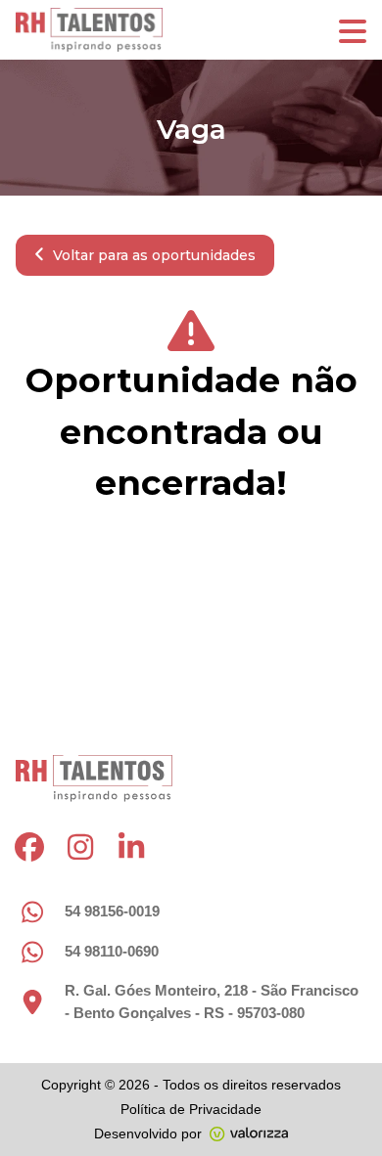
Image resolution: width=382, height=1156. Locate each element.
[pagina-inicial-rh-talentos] (94, 778)
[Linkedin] (131, 847)
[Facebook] (29, 847)
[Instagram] (80, 847)
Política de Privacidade (191, 1109)
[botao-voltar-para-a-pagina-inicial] (191, 30)
